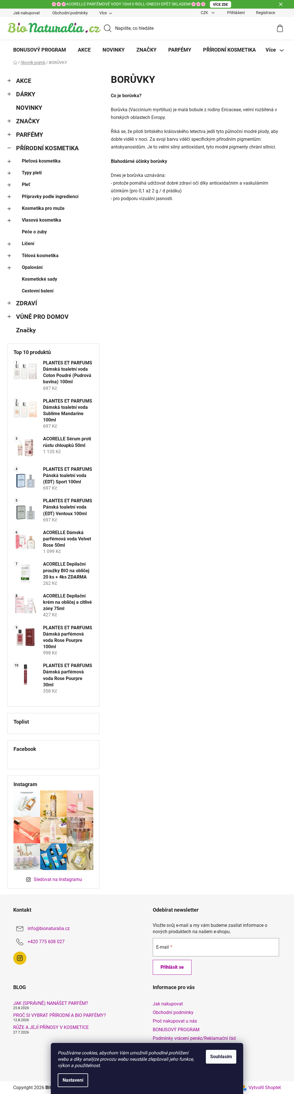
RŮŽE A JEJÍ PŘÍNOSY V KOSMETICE (51, 1027)
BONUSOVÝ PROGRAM (176, 1029)
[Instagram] (19, 958)
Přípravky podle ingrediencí (50, 196)
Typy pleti (32, 172)
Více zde (220, 5)
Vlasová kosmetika (41, 220)
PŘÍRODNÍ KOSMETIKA (47, 148)
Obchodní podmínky (70, 13)
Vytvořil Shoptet (265, 1087)
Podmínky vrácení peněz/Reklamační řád (194, 1038)
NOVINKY (29, 107)
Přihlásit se (172, 967)
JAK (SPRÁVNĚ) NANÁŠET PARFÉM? (50, 1003)
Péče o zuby (34, 232)
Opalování (32, 267)
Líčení (28, 243)
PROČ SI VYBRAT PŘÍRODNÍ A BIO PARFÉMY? (59, 1015)
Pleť (26, 184)
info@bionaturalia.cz (49, 928)
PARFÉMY (29, 134)
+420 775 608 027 (46, 941)
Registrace (265, 12)
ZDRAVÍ (26, 303)
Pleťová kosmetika (41, 161)
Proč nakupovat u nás (175, 1021)
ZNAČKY (28, 121)
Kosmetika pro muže (43, 208)
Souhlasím (221, 1056)
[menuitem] (39, 50)
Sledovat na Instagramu (58, 879)
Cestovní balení (37, 291)
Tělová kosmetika (40, 255)
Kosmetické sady (39, 279)
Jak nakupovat (26, 13)
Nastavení (73, 1080)
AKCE (23, 80)
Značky (26, 330)
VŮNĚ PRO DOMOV (42, 316)
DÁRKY (25, 94)
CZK (205, 12)
